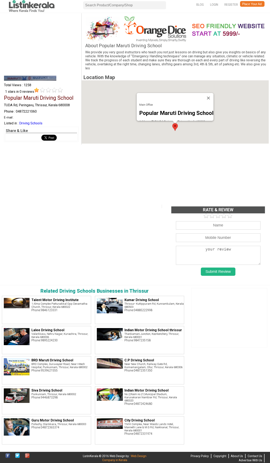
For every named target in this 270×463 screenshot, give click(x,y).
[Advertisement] (41, 45)
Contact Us (255, 456)
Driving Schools (30, 123)
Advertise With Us (250, 460)
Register (231, 4)
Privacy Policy (200, 456)
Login (214, 4)
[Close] (208, 98)
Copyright (219, 456)
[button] (175, 127)
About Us (237, 456)
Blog (200, 4)
